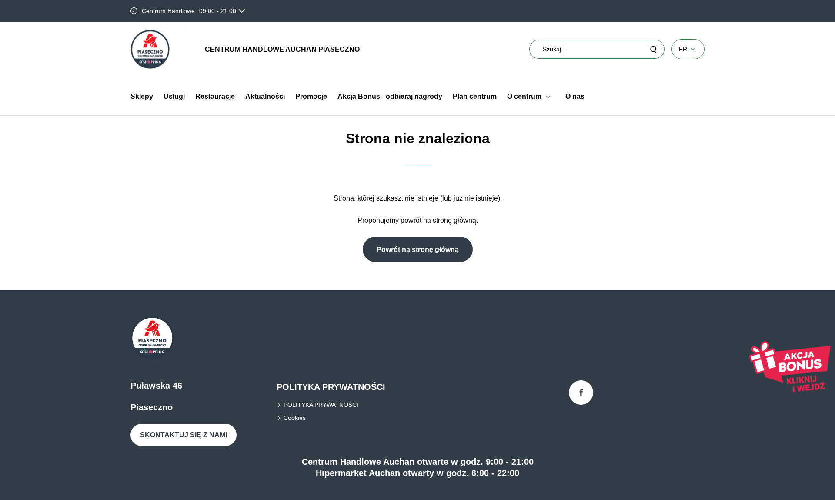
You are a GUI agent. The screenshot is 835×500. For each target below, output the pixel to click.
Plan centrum (475, 96)
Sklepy (141, 96)
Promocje (311, 96)
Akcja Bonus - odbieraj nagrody (389, 96)
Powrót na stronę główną (418, 249)
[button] (548, 96)
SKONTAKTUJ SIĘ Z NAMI (183, 435)
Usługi (174, 96)
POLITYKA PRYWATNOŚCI (321, 404)
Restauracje (215, 96)
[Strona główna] (150, 49)
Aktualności (265, 96)
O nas (574, 96)
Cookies (295, 417)
